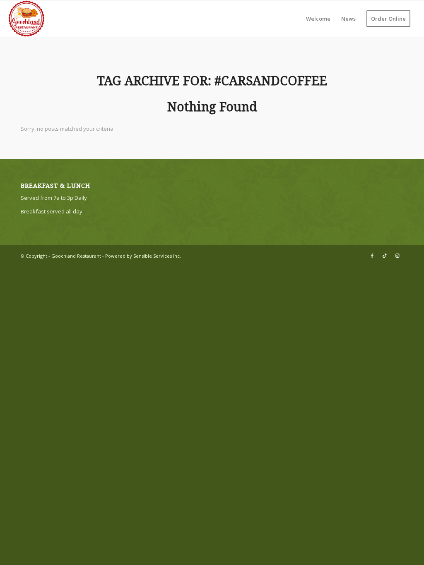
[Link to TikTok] (384, 255)
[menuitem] (318, 18)
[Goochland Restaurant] (26, 18)
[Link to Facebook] (372, 255)
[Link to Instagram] (397, 255)
